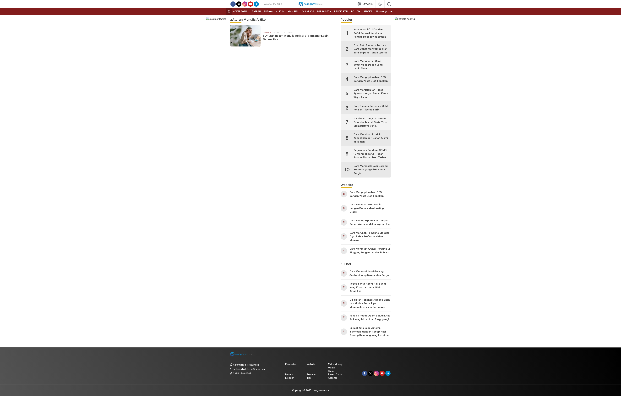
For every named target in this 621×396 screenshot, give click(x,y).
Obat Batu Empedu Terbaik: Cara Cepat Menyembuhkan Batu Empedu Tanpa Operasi (371, 49)
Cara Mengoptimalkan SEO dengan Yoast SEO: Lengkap (371, 79)
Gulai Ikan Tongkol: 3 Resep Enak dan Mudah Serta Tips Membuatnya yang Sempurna (370, 122)
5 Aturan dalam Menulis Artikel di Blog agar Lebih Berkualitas (295, 37)
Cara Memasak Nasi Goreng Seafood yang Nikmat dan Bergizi (371, 169)
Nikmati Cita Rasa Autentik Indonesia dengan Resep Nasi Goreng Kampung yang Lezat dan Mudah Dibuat (369, 331)
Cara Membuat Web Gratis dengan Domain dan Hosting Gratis (366, 208)
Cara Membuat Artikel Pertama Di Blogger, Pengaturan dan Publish (369, 250)
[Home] (229, 11)
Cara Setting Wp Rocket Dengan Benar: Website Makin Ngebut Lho (370, 222)
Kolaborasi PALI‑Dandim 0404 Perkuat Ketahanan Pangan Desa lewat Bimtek (370, 33)
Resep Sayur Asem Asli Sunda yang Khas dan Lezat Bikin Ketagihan (368, 287)
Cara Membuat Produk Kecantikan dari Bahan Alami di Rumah (371, 138)
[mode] (380, 4)
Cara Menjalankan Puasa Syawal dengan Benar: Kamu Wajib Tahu (371, 93)
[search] (389, 4)
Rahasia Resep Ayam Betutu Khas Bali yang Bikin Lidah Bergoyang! (369, 317)
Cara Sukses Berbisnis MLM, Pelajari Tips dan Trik (371, 107)
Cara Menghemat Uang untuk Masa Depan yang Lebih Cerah (368, 64)
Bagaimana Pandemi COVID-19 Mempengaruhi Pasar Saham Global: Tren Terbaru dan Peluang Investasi (371, 154)
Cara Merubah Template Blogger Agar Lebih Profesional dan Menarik (369, 236)
